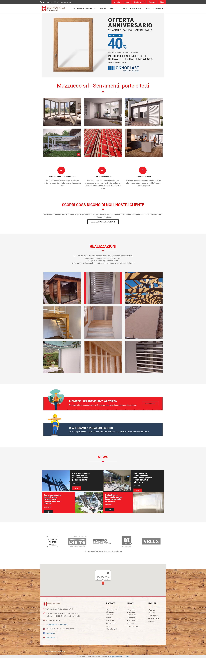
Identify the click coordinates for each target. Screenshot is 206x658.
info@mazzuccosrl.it (64, 2)
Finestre (102, 9)
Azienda (117, 2)
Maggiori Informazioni (116, 656)
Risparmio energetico (131, 611)
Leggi (76, 488)
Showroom (132, 615)
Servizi (127, 2)
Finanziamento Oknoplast (84, 9)
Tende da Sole (136, 9)
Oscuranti (122, 9)
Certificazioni (132, 620)
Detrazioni (132, 623)
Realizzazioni (139, 2)
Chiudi (127, 656)
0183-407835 (62, 625)
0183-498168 (47, 2)
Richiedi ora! (150, 403)
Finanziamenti (133, 626)
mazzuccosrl (50, 637)
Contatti (152, 2)
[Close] (108, 573)
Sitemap (152, 621)
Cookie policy (153, 616)
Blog (162, 2)
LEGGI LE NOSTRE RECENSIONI (103, 222)
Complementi (158, 9)
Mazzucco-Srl (50, 633)
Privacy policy (154, 618)
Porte (112, 9)
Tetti (147, 9)
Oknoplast (131, 618)
